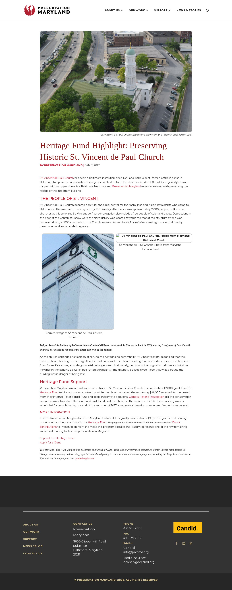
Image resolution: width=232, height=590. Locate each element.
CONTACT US (32, 553)
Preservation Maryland (63, 165)
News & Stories (189, 10)
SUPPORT (30, 539)
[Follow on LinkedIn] (191, 543)
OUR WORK (31, 531)
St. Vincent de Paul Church (57, 178)
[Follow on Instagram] (184, 543)
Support (160, 10)
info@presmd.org (136, 552)
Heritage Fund (49, 392)
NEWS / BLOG (33, 546)
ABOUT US (30, 524)
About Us (112, 10)
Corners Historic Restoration (146, 396)
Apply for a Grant (50, 442)
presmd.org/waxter (85, 458)
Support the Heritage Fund (57, 438)
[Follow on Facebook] (176, 543)
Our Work (137, 10)
